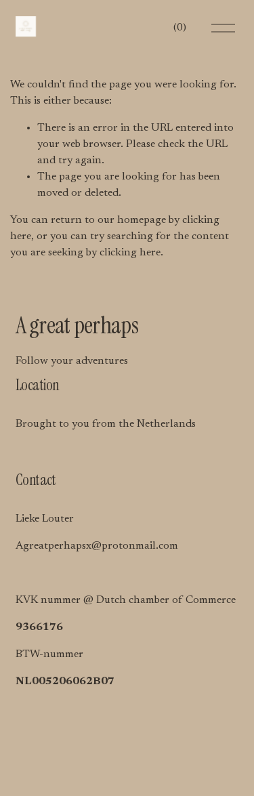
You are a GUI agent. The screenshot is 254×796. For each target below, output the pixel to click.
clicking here (130, 252)
